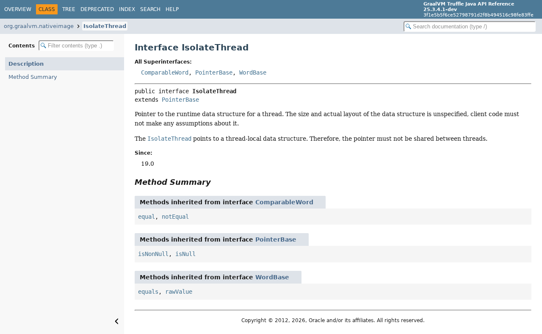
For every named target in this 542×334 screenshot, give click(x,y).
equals (148, 291)
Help (172, 9)
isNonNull (153, 253)
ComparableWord (164, 72)
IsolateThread (104, 26)
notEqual (175, 216)
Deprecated (97, 9)
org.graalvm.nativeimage (39, 26)
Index (127, 9)
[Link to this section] (216, 182)
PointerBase (213, 72)
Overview (17, 9)
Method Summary (32, 77)
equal (146, 216)
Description (26, 64)
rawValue (178, 291)
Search (150, 9)
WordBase (252, 72)
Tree (68, 9)
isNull (185, 253)
